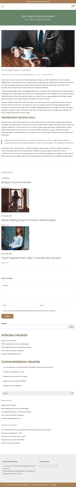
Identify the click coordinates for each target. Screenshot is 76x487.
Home (27, 20)
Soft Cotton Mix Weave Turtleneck (12, 351)
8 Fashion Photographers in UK (11, 354)
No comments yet (47, 75)
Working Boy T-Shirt (17, 372)
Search (3, 323)
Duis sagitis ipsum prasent (16, 70)
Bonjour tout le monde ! (16, 182)
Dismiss (54, 485)
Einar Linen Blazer (20, 381)
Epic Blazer (18, 386)
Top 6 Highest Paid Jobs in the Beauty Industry (31, 258)
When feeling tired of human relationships (28, 220)
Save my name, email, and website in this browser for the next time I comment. (29, 311)
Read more (5, 187)
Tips (31, 20)
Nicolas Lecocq (8, 376)
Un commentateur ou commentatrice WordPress (19, 367)
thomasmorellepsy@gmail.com (25, 75)
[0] (72, 6)
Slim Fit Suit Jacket (21, 376)
